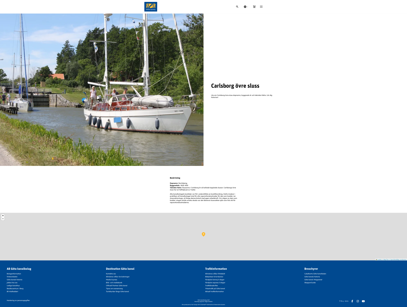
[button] (203, 234)
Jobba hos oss (12, 282)
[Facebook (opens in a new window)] (352, 301)
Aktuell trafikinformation (214, 291)
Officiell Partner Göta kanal (116, 285)
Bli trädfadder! (12, 291)
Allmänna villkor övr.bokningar (118, 276)
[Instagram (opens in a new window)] (358, 301)
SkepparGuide (310, 282)
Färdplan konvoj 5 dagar (214, 279)
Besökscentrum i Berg (15, 288)
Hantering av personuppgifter (18, 300)
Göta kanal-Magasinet (313, 279)
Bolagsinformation (14, 273)
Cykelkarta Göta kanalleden (315, 273)
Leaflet (379, 259)
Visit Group (194, 304)
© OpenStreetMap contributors (397, 259)
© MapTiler (385, 259)
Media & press (111, 279)
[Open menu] (261, 6)
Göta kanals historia (14, 279)
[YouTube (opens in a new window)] (363, 301)
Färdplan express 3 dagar (215, 282)
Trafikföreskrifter (211, 285)
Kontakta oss (111, 273)
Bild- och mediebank (114, 282)
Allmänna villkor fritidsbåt (215, 273)
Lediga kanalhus (13, 285)
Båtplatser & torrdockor (214, 276)
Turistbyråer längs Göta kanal (117, 291)
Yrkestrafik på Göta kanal (215, 288)
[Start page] (150, 7)
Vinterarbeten (12, 276)
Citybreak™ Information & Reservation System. (212, 304)
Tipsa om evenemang (114, 288)
